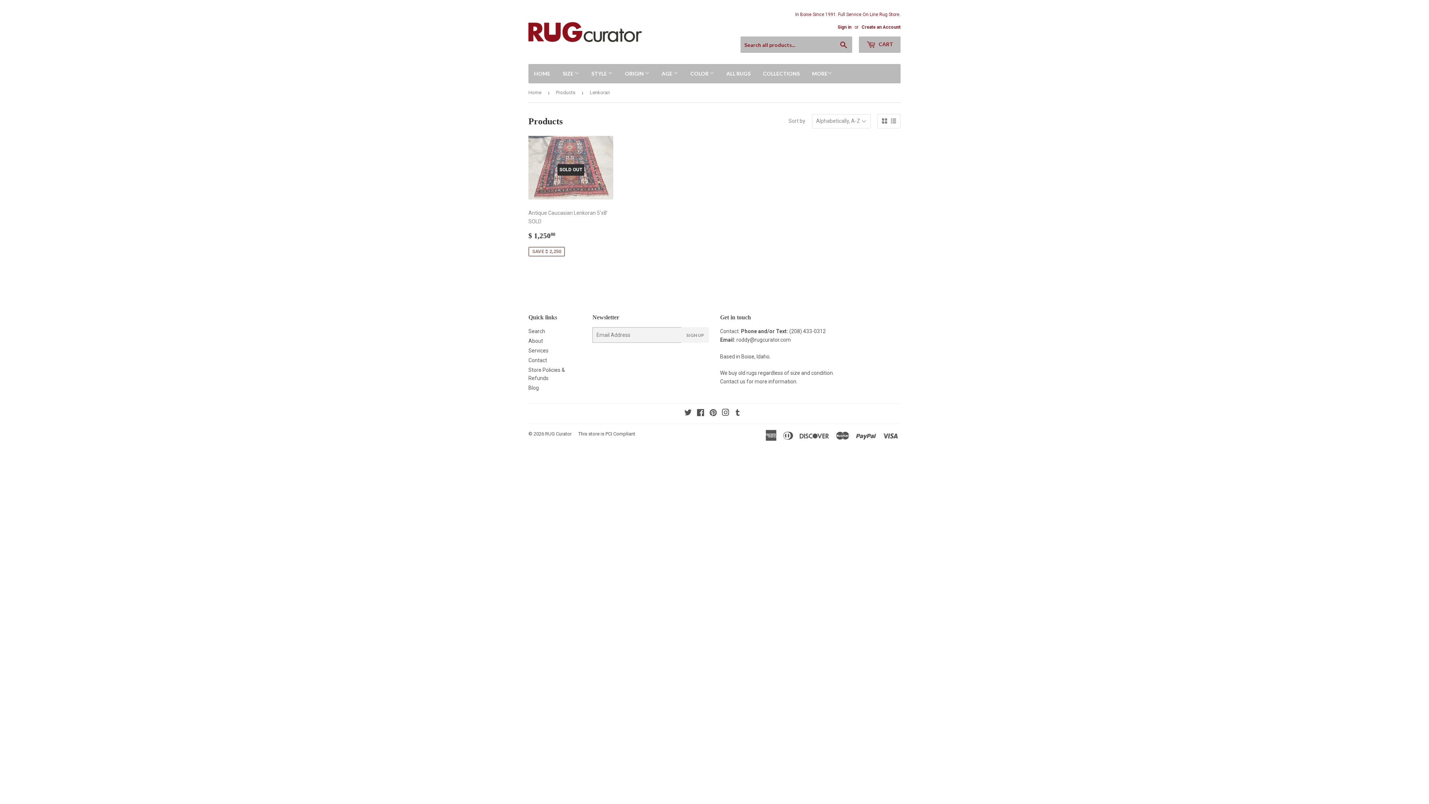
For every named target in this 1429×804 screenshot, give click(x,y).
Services (538, 351)
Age (668, 73)
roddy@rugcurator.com (763, 340)
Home (542, 73)
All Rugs (738, 73)
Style (599, 73)
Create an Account (881, 27)
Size (569, 73)
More (820, 73)
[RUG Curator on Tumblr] (737, 414)
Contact (537, 360)
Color (700, 73)
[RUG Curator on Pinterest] (713, 414)
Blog (533, 388)
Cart (885, 44)
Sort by (797, 121)
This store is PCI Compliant (606, 434)
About (535, 341)
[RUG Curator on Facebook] (700, 414)
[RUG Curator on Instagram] (725, 414)
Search (536, 331)
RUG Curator (558, 434)
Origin (635, 73)
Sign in (844, 27)
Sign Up (695, 335)
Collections (781, 73)
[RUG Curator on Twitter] (688, 414)
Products (565, 92)
